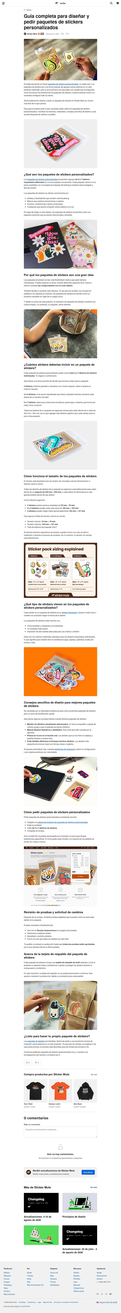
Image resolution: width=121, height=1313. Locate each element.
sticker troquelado (69, 612)
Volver (28, 10)
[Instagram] (106, 1294)
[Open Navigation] (3, 3)
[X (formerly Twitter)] (102, 1294)
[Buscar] (111, 3)
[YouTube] (110, 1294)
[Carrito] (117, 3)
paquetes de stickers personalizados (63, 84)
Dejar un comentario (32, 1124)
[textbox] (60, 569)
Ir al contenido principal (1, 1)
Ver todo (94, 1074)
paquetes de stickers (36, 1041)
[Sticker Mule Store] (98, 1294)
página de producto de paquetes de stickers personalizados (63, 822)
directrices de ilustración (65, 749)
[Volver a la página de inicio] (57, 3)
